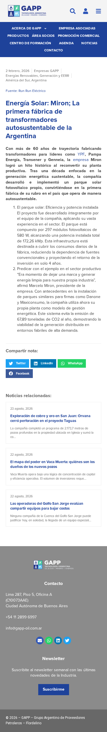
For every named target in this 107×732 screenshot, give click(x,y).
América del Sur (18, 80)
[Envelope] (40, 640)
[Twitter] (67, 640)
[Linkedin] (58, 640)
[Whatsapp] (49, 640)
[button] (17, 363)
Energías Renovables (22, 75)
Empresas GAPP (46, 70)
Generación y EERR (54, 75)
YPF (81, 154)
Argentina (39, 80)
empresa (80, 160)
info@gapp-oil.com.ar (24, 628)
